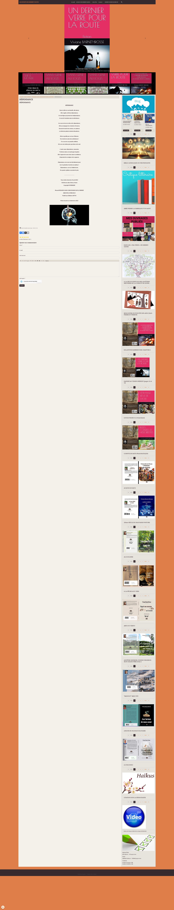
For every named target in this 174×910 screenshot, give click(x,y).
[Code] (41, 261)
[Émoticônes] (43, 261)
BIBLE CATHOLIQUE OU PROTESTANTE (137, 163)
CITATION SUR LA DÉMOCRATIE (135, 797)
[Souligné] (24, 261)
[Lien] (34, 261)
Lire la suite (126, 130)
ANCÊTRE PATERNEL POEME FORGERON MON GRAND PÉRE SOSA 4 (137, 661)
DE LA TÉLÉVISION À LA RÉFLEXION (149, 125)
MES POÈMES (27, 97)
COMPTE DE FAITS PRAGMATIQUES (136, 453)
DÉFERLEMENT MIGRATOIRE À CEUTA (127, 122)
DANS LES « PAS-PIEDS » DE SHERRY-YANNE (136, 246)
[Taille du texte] (26, 261)
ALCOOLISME (128, 557)
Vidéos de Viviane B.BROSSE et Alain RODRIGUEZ (135, 831)
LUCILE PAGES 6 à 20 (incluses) (134, 418)
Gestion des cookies (91, 874)
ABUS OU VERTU (129, 626)
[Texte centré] (32, 261)
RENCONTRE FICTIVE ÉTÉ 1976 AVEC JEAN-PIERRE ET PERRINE (138, 314)
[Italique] (22, 261)
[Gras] (20, 261)
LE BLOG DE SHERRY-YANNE (83, 2)
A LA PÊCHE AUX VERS (131, 591)
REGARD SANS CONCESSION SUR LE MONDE (42, 97)
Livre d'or (94, 2)
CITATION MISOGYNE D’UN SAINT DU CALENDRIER (138, 122)
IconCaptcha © (39, 282)
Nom (20, 245)
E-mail (20, 250)
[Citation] (30, 261)
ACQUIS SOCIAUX (130, 488)
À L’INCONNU (128, 765)
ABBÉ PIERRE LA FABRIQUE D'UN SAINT (137, 208)
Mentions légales (82, 874)
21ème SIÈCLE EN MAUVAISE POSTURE (137, 522)
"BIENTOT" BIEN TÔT (131, 696)
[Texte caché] (36, 261)
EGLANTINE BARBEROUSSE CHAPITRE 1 (137, 350)
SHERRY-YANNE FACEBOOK (111, 2)
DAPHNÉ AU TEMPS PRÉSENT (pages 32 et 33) (138, 382)
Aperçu (47, 260)
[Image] (38, 261)
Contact (100, 2)
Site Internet (22, 255)
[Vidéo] (39, 261)
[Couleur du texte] (28, 261)
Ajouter (22, 285)
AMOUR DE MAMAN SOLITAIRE (135, 731)
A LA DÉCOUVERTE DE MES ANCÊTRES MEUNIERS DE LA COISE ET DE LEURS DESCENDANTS (137, 282)
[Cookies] (2, 907)
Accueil (73, 2)
